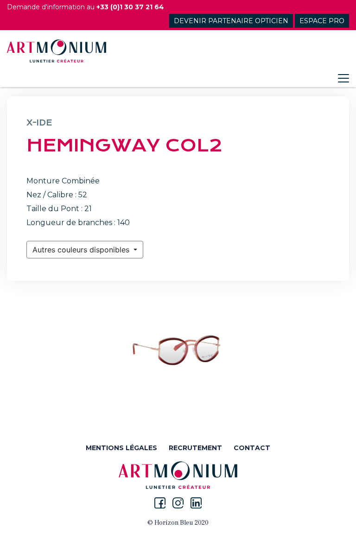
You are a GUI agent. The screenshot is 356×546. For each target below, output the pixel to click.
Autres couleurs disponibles (82, 249)
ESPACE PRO (321, 21)
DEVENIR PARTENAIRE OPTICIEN (231, 21)
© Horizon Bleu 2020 (178, 523)
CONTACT (252, 448)
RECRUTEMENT (195, 448)
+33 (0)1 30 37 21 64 (130, 7)
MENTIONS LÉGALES (121, 448)
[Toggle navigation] (343, 78)
